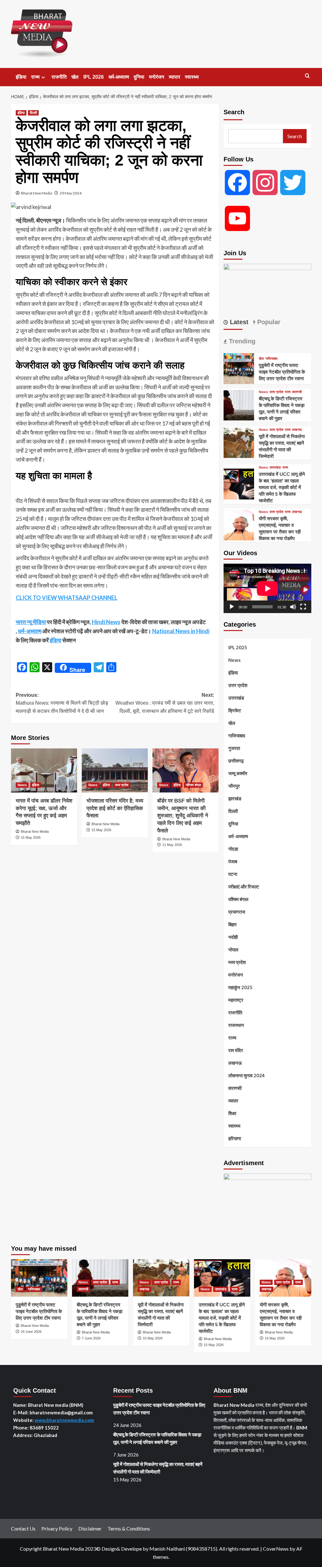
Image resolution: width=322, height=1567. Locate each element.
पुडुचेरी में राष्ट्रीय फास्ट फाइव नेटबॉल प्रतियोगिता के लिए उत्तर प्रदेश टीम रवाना (282, 372)
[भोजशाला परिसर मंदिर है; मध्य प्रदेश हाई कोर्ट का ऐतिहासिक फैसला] (115, 770)
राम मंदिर (235, 1050)
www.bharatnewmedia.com (64, 1420)
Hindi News (106, 621)
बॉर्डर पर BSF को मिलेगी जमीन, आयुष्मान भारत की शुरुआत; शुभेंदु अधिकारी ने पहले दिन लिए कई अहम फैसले (182, 816)
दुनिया (139, 77)
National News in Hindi (180, 631)
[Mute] (293, 607)
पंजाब (232, 861)
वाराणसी (297, 392)
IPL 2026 (93, 77)
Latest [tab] (238, 321)
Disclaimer (90, 1528)
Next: (164, 703)
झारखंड (234, 798)
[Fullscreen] (303, 607)
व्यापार (174, 77)
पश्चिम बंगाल (193, 785)
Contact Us (23, 1528)
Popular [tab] (267, 321)
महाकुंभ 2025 (240, 987)
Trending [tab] (241, 341)
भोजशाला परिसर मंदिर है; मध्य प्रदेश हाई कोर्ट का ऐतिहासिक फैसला (114, 808)
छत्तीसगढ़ (236, 761)
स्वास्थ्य (192, 77)
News (22, 785)
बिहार (232, 924)
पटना (232, 874)
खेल (75, 77)
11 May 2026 (172, 845)
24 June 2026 (31, 1331)
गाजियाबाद (271, 358)
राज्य (35, 77)
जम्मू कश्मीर (237, 773)
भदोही (233, 937)
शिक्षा (232, 1113)
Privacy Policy (57, 1528)
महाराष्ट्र (235, 1000)
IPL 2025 (237, 647)
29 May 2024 (70, 193)
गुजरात (234, 748)
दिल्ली (33, 113)
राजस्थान (236, 1025)
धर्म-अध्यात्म (118, 77)
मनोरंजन (156, 77)
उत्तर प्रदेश (276, 392)
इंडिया (21, 77)
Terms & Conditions (129, 1528)
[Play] (232, 607)
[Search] (307, 76)
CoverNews (276, 1549)
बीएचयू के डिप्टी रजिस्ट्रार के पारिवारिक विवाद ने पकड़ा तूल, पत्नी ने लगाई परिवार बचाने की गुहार (157, 1438)
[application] (267, 588)
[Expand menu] (43, 77)
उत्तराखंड (275, 467)
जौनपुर (234, 786)
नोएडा (233, 849)
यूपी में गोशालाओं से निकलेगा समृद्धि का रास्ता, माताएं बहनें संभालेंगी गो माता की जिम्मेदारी (158, 1467)
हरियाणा (234, 1138)
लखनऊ (297, 429)
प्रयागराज (236, 912)
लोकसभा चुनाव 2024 (246, 1075)
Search (234, 112)
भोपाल (233, 949)
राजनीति (59, 77)
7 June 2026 (91, 1338)
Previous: (62, 703)
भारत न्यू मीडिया (31, 621)
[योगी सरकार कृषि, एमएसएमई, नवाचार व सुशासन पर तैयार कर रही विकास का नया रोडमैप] (239, 524)
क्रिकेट (234, 710)
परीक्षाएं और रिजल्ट (243, 886)
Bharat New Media (36, 193)
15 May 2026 (31, 837)
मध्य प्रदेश (121, 785)
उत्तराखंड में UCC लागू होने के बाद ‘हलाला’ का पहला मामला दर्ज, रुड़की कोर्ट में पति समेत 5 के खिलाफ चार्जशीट (282, 487)
